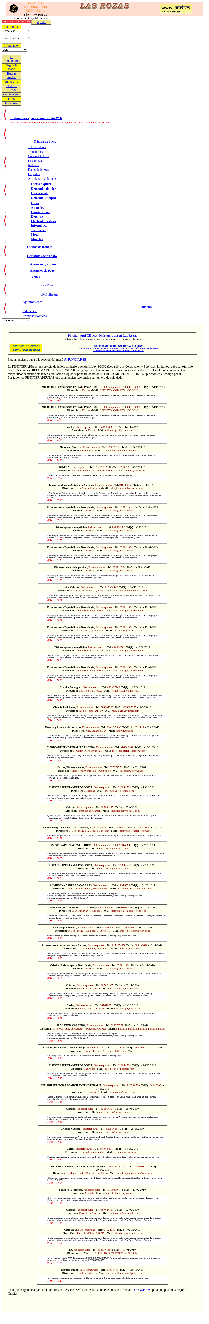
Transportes (35, 151)
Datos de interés (38, 169)
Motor (35, 234)
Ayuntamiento (32, 302)
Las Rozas (48, 285)
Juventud (148, 306)
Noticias (33, 165)
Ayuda (41, 22)
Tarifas (35, 276)
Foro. (11, 98)
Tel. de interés (37, 147)
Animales (37, 207)
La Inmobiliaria (11, 58)
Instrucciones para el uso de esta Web (36, 118)
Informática (39, 225)
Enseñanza (35, 160)
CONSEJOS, (142, 1290)
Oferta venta (39, 193)
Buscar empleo (11, 75)
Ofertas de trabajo (39, 247)
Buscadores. (11, 103)
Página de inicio (45, 141)
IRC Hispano (49, 294)
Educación (30, 311)
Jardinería (38, 230)
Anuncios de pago (42, 270)
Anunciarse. (11, 81)
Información (11, 45)
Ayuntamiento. (11, 94)
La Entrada (11, 26)
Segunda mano (11, 67)
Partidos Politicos (35, 316)
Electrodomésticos (43, 221)
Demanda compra (43, 198)
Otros (35, 203)
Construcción (40, 212)
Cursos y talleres (38, 156)
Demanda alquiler (43, 188)
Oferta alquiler (41, 184)
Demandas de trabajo (42, 256)
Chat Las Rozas (11, 87)
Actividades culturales (42, 178)
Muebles (37, 239)
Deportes (34, 174)
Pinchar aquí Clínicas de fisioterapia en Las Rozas (102, 335)
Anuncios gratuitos (43, 264)
